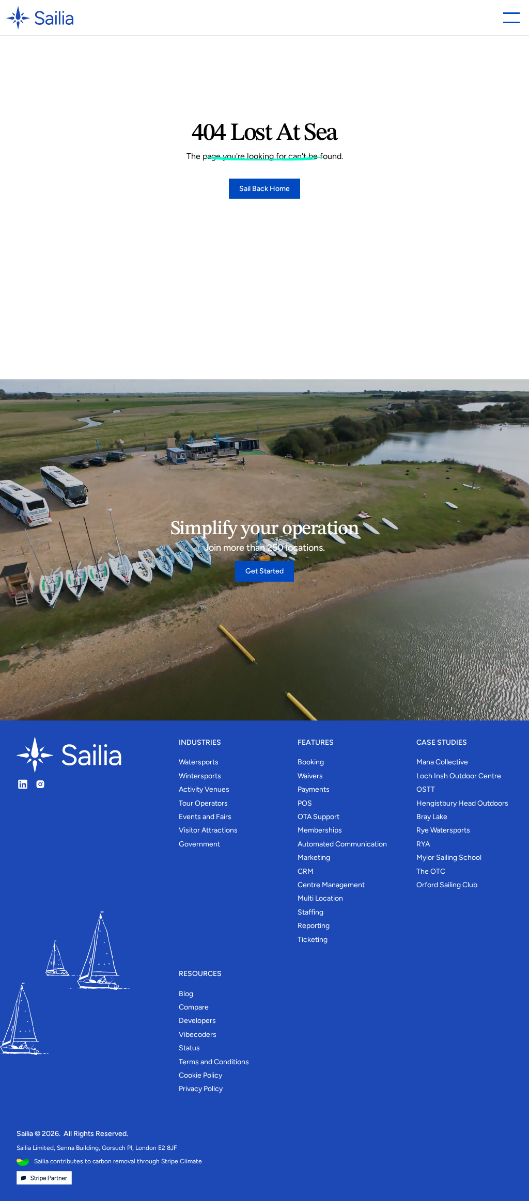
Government (199, 844)
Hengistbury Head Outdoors (462, 803)
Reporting (314, 925)
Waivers (310, 776)
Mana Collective (442, 762)
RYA (423, 844)
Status (189, 1048)
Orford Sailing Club (446, 884)
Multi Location (320, 898)
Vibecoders (197, 1034)
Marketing (314, 857)
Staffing (310, 912)
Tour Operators (203, 803)
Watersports (199, 762)
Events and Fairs (205, 816)
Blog (186, 993)
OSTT (425, 789)
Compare (194, 1007)
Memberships (320, 830)
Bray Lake (431, 816)
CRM (306, 871)
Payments (314, 789)
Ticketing (313, 939)
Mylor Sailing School (448, 857)
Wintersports (200, 776)
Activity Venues (204, 789)
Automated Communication (342, 844)
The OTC (430, 871)
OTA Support (318, 816)
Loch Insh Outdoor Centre (458, 776)
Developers (197, 1020)
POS (305, 803)
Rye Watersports (443, 830)
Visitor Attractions (208, 830)
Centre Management (331, 884)
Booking (311, 762)
